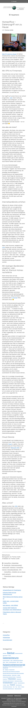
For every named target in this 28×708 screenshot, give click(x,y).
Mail (3, 669)
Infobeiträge (14, 563)
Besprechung (5, 655)
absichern (4, 653)
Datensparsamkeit (16, 565)
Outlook (18, 675)
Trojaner (12, 685)
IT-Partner (14, 297)
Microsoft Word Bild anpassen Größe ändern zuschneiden (13, 673)
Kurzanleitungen (7, 640)
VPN (11, 98)
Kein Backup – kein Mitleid (10, 605)
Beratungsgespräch (18, 653)
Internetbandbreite (12, 569)
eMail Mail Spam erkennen (18, 660)
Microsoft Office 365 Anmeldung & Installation (11, 671)
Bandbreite (7, 565)
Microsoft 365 (15, 447)
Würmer (22, 686)
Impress (20, 662)
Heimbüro (13, 567)
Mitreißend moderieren (7, 675)
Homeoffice (7, 563)
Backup (11, 653)
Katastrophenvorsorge (14, 664)
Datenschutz (17, 695)
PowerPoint (5, 679)
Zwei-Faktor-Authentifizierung (8, 688)
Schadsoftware (8, 683)
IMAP (18, 662)
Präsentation (12, 679)
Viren (14, 686)
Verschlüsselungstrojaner (7, 686)
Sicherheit (15, 682)
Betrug (9, 655)
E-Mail (11, 660)
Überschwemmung (18, 688)
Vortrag (19, 686)
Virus (16, 686)
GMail (4, 662)
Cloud (10, 444)
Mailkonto (7, 669)
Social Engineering (21, 682)
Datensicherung (11, 658)
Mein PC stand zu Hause (9, 54)
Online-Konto (14, 675)
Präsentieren (19, 679)
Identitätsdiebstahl (12, 662)
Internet (4, 569)
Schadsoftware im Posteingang (12, 590)
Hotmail (7, 662)
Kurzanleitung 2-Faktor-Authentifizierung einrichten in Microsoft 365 (12, 667)
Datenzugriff (5, 567)
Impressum (10, 695)
